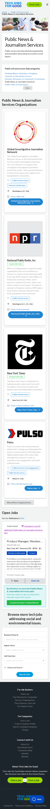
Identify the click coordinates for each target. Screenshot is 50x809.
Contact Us (8, 806)
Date (22, 518)
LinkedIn (25, 753)
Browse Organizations (25, 700)
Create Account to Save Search (24, 602)
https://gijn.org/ (17, 196)
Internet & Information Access (18, 76)
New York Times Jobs (27, 410)
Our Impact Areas (25, 706)
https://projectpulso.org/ (21, 484)
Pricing (25, 730)
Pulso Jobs (32, 488)
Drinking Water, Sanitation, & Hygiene (21, 73)
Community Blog (25, 750)
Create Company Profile (25, 724)
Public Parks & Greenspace (16, 84)
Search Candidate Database (25, 727)
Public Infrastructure (20, 12)
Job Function (9, 656)
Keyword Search (11, 635)
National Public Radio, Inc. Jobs (25, 314)
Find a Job (25, 694)
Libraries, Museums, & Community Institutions (25, 79)
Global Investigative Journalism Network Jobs (25, 202)
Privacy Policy (41, 806)
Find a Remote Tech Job (25, 703)
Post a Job (34, 4)
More (28, 88)
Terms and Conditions (24, 806)
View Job (35, 581)
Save (16, 581)
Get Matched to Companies (25, 697)
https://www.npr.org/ (20, 309)
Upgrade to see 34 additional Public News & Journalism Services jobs (23, 529)
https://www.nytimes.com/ (22, 405)
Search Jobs (24, 674)
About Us (25, 744)
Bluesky (25, 756)
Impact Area (9, 645)
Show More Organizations (19, 502)
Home (4, 12)
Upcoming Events (25, 747)
